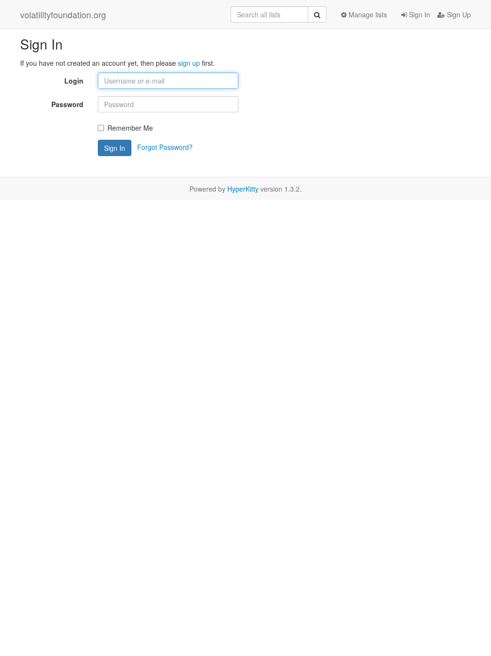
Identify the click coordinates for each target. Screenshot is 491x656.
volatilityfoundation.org (63, 14)
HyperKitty (242, 189)
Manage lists (367, 14)
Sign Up (458, 14)
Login (73, 80)
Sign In (418, 14)
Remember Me (130, 128)
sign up (189, 63)
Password (67, 104)
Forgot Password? (165, 147)
